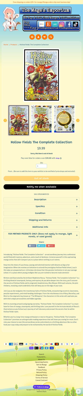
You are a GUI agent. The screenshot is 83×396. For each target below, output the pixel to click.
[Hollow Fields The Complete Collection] (19, 120)
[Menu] (32, 37)
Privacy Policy (41, 370)
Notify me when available (41, 187)
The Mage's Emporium (41, 389)
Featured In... (41, 357)
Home (6, 44)
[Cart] (44, 37)
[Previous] (5, 120)
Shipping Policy (41, 375)
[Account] (38, 37)
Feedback (41, 367)
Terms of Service (41, 377)
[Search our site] (51, 37)
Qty (41, 163)
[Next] (77, 120)
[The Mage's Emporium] (41, 19)
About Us (41, 359)
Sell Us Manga (41, 364)
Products (13, 44)
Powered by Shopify (41, 391)
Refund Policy (41, 372)
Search (41, 354)
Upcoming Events (41, 362)
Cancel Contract (42, 380)
